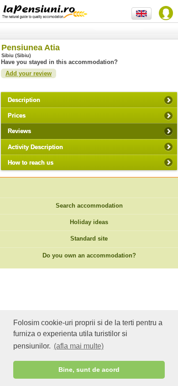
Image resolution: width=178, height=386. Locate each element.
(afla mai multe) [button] (79, 346)
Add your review (28, 73)
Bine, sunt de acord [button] (89, 369)
